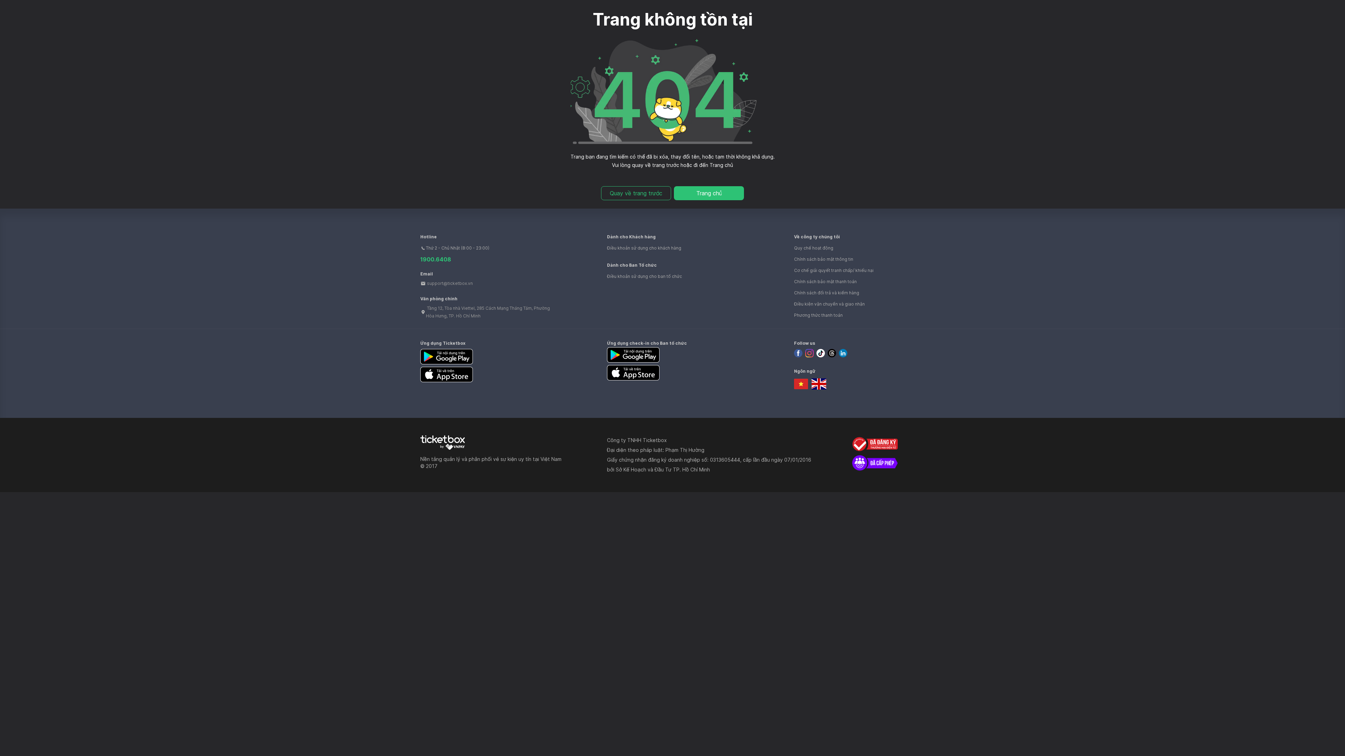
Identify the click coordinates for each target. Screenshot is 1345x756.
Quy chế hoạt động (813, 248)
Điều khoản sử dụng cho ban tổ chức (644, 276)
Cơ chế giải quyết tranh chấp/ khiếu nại (834, 270)
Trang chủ (709, 193)
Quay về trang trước (636, 193)
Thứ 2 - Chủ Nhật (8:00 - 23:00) (457, 248)
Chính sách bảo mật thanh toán (825, 281)
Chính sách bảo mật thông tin (823, 259)
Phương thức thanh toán (818, 315)
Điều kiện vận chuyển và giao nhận (829, 304)
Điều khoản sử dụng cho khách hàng (644, 248)
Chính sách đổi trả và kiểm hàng (826, 292)
